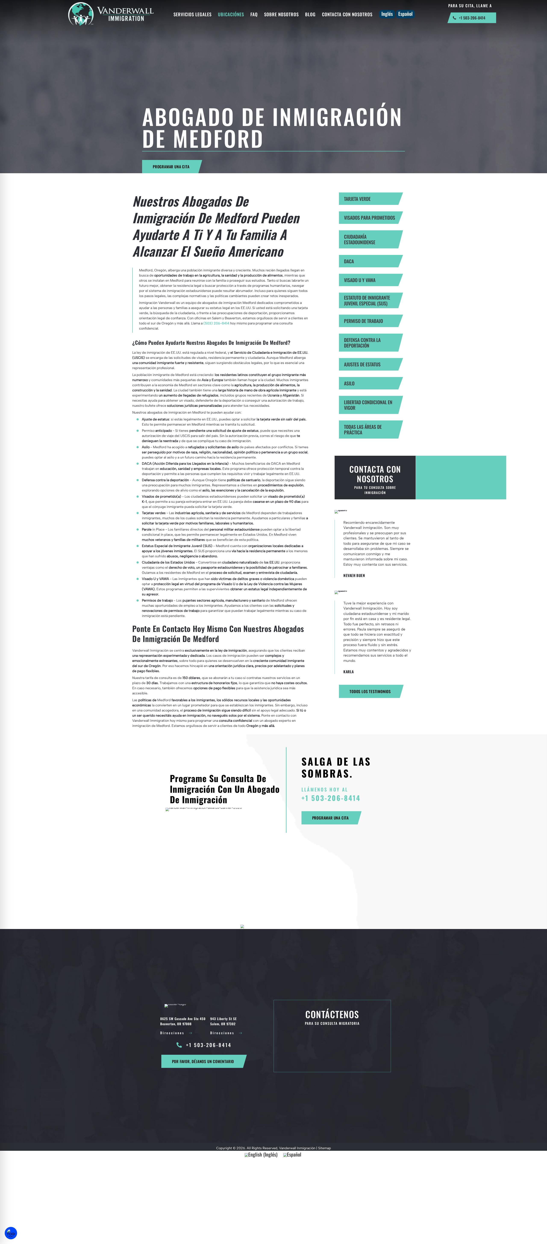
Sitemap (324, 1148)
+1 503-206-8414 (331, 798)
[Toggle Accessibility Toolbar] (11, 1233)
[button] (172, 166)
